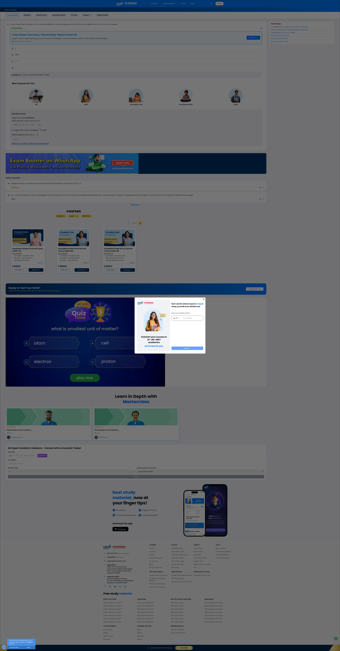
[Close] (204, 299)
